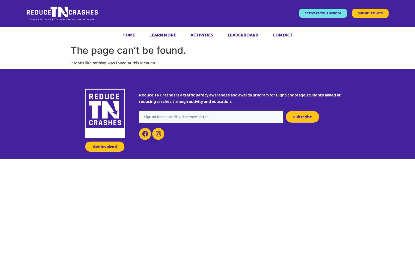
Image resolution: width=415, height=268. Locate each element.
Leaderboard (243, 35)
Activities (201, 35)
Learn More (162, 35)
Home (128, 35)
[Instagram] (158, 134)
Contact (283, 35)
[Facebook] (145, 134)
